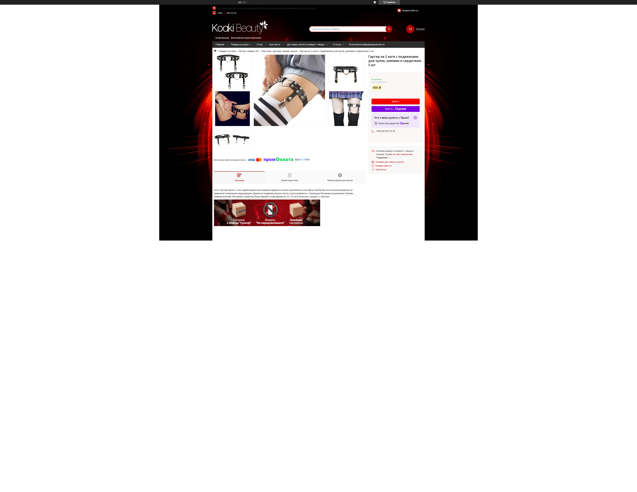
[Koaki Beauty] (240, 27)
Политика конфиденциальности (367, 44)
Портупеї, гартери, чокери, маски (279, 51)
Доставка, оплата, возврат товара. (306, 44)
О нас (260, 44)
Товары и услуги (240, 44)
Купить (395, 101)
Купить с (389, 109)
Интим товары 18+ (249, 51)
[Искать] (389, 29)
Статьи (337, 44)
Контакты (275, 44)
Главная (220, 44)
